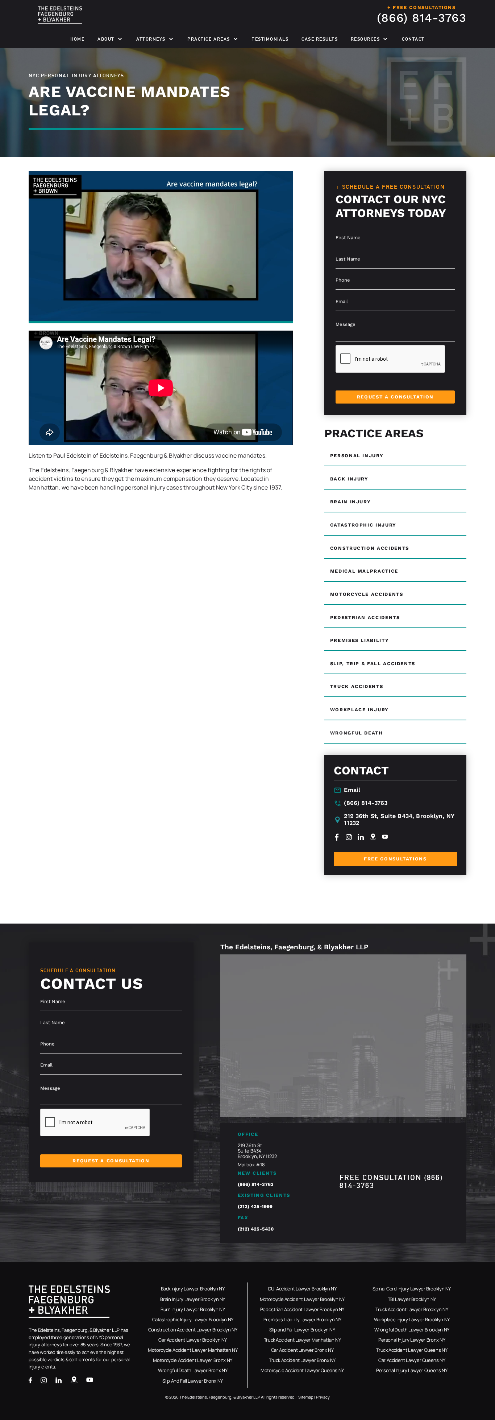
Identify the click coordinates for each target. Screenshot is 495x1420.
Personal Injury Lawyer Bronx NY (411, 1340)
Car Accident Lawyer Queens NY (411, 1360)
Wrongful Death (356, 733)
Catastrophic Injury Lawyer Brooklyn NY (192, 1320)
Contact (413, 39)
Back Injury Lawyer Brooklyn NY (193, 1289)
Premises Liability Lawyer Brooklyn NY (302, 1320)
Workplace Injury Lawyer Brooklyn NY (412, 1320)
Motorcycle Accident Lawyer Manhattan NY (192, 1350)
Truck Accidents (356, 686)
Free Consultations (395, 859)
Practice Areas (208, 39)
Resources (365, 39)
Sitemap (305, 1397)
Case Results (319, 39)
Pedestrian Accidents (365, 617)
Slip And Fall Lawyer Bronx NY (192, 1381)
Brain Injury (350, 501)
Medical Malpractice (364, 571)
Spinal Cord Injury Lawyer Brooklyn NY (412, 1289)
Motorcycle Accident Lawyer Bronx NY (192, 1360)
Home (77, 39)
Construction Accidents (369, 548)
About (106, 39)
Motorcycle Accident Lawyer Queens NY (302, 1370)
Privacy (323, 1397)
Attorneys (151, 39)
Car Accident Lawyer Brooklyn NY (192, 1340)
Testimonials (270, 39)
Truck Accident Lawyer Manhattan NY (302, 1340)
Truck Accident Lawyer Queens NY (411, 1350)
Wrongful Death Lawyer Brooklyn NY (411, 1330)
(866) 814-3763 (421, 18)
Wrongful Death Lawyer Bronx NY (192, 1370)
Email (352, 789)
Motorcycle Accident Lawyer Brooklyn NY (302, 1299)
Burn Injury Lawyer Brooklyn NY (193, 1309)
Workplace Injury (359, 709)
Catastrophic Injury (363, 525)
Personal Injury (357, 455)
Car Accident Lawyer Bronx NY (302, 1350)
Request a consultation (395, 397)
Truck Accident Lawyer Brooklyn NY (411, 1309)
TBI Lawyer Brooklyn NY (412, 1299)
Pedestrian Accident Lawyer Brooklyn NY (302, 1309)
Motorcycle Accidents (366, 594)
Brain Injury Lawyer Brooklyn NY (192, 1299)
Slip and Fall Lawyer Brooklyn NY (302, 1330)
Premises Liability (359, 640)
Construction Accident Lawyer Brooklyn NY (192, 1330)
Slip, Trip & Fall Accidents (372, 663)
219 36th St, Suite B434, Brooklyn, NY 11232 (399, 819)
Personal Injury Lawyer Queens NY (411, 1370)
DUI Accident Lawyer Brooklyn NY (302, 1289)
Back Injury (349, 479)
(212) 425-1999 (255, 1206)
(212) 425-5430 (256, 1229)
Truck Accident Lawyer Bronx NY (302, 1360)
